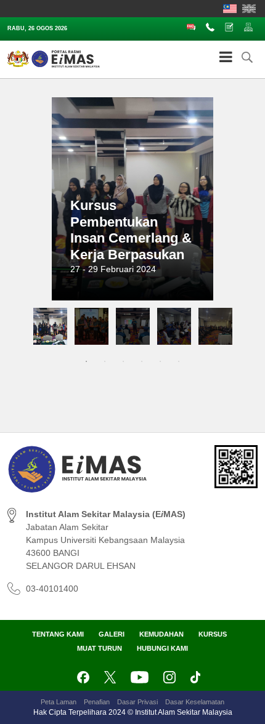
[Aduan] (231, 26)
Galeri (111, 634)
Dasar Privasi (137, 702)
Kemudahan (161, 634)
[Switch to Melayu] (230, 9)
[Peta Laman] (251, 26)
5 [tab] (160, 361)
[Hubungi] (212, 26)
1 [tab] (86, 361)
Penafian (97, 702)
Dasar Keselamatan (194, 702)
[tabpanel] (50, 326)
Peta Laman (58, 702)
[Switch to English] (249, 9)
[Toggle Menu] (226, 56)
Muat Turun (99, 648)
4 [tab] (142, 361)
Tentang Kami (58, 634)
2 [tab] (105, 361)
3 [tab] (123, 361)
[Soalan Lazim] (193, 26)
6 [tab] (179, 361)
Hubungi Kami (162, 648)
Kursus (212, 634)
